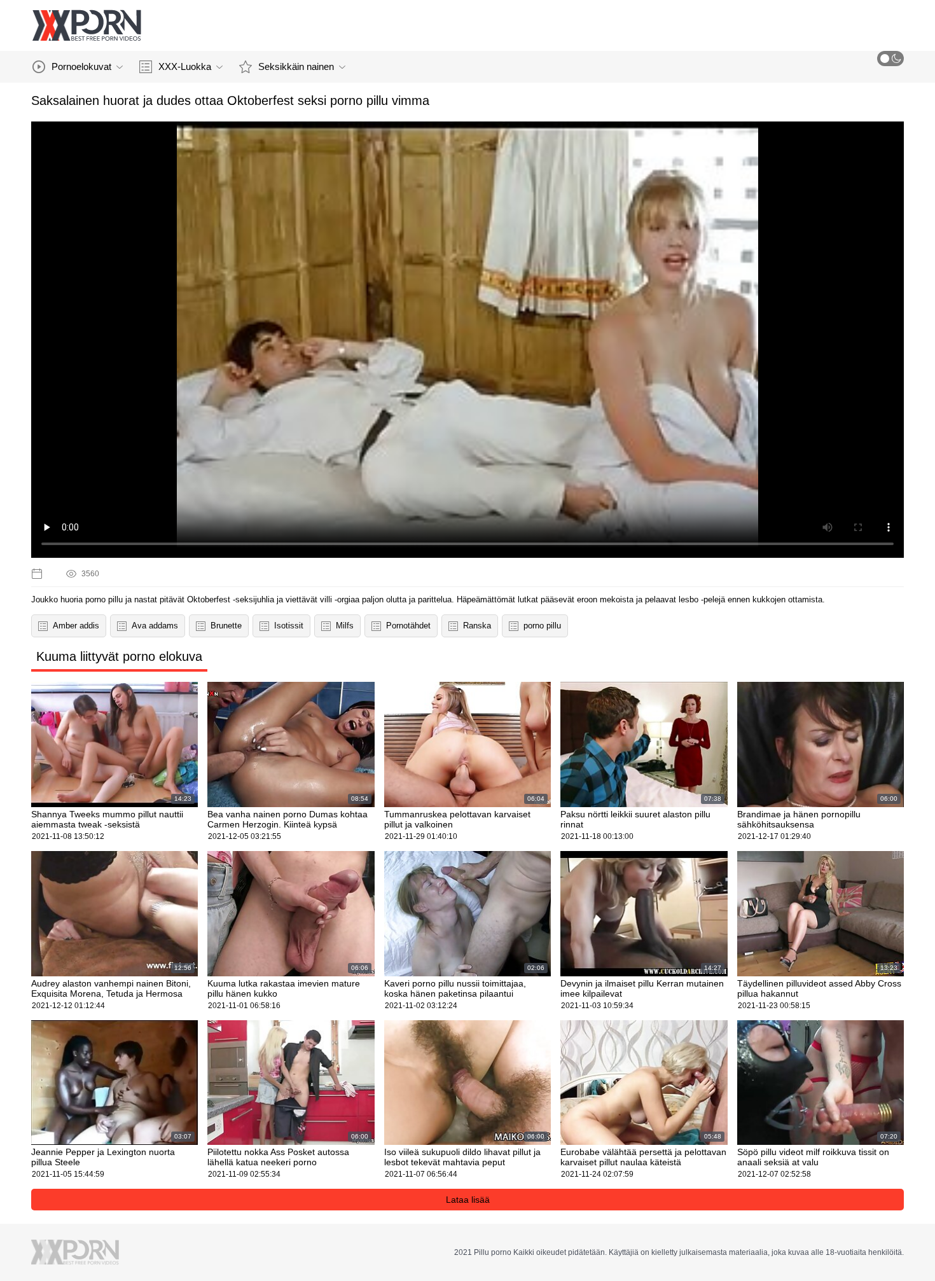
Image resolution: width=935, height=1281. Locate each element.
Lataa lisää (468, 1199)
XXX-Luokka (184, 66)
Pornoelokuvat (81, 66)
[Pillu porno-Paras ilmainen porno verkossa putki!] (86, 25)
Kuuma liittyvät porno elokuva (119, 656)
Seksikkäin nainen (296, 66)
